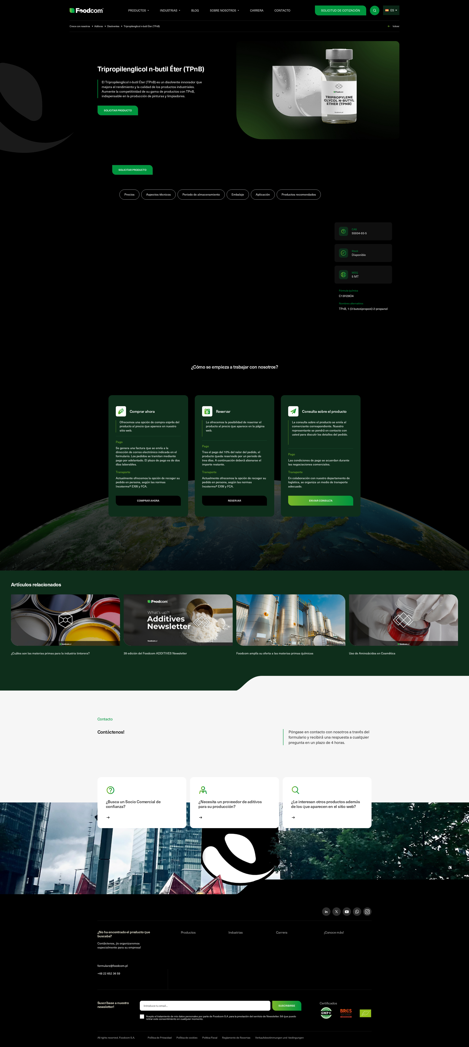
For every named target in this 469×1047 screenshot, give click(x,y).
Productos (137, 10)
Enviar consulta (321, 500)
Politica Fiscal (209, 1037)
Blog (195, 10)
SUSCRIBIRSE (286, 1005)
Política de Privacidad (160, 1037)
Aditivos (98, 26)
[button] (142, 802)
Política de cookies (186, 1037)
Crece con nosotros (80, 26)
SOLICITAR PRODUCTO (118, 110)
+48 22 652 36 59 (108, 973)
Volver (396, 26)
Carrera (256, 10)
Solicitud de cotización (340, 10)
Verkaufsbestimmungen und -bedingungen (279, 1037)
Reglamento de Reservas (236, 1037)
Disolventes (113, 26)
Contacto (282, 10)
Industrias (168, 10)
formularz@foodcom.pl (112, 966)
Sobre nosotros (223, 10)
